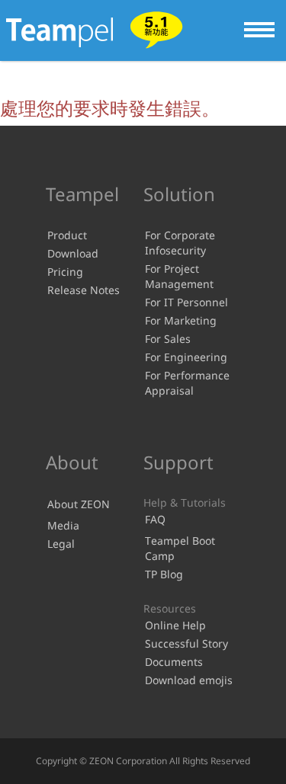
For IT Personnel (186, 302)
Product (67, 235)
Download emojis (189, 680)
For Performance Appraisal (187, 383)
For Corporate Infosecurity (180, 243)
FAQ (155, 519)
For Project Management (179, 276)
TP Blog (164, 574)
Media (63, 525)
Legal (61, 543)
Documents (174, 661)
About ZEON (78, 504)
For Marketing (181, 320)
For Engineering (186, 357)
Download (72, 253)
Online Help (175, 625)
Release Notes (83, 290)
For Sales (168, 338)
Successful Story (186, 643)
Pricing (65, 271)
